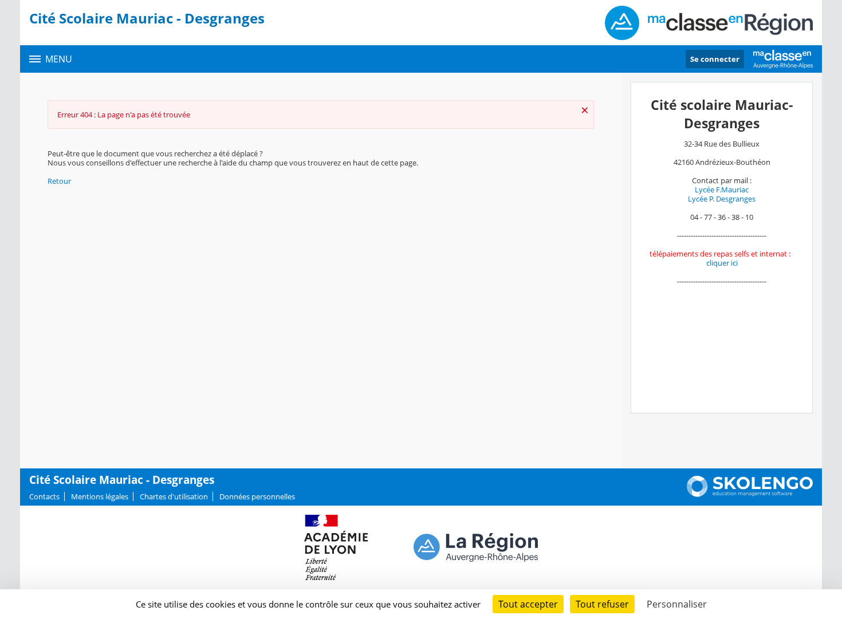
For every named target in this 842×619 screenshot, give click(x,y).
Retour (59, 181)
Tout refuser (602, 604)
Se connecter (714, 59)
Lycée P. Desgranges (722, 199)
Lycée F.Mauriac (722, 189)
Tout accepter (528, 604)
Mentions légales (99, 496)
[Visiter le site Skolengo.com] (750, 494)
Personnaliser (677, 604)
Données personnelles (257, 496)
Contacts (44, 496)
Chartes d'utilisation (174, 496)
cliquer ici (722, 263)
